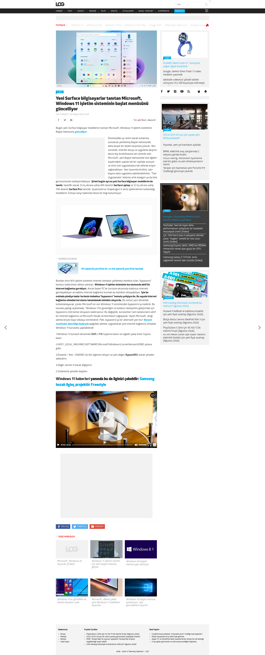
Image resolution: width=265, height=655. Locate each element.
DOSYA (114, 11)
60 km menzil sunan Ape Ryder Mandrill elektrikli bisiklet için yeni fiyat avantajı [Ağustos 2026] (184, 337)
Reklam (63, 637)
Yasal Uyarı (64, 642)
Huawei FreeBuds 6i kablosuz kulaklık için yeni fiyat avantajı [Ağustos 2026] (183, 313)
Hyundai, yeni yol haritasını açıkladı (182, 145)
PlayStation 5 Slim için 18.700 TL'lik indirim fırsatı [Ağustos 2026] (112, 634)
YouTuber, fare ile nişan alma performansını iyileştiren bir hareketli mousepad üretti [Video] (183, 228)
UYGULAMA (128, 11)
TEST (69, 11)
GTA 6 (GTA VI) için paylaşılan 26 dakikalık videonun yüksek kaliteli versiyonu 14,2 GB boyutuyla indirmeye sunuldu (184, 81)
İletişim (63, 639)
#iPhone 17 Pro (113, 25)
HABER (59, 11)
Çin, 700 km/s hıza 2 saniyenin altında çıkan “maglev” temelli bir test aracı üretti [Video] (183, 238)
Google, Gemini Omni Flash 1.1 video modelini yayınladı (182, 73)
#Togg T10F (155, 25)
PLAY (103, 11)
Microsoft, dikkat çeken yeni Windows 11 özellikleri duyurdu (106, 602)
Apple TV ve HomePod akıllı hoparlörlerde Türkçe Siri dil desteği (178, 639)
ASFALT (80, 11)
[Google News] (144, 120)
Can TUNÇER (62, 114)
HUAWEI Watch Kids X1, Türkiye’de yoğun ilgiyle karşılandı (181, 65)
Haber (59, 92)
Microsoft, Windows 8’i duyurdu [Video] (69, 562)
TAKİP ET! (179, 11)
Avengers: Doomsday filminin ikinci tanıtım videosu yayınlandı (181, 218)
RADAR (92, 11)
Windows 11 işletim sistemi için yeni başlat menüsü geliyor (106, 564)
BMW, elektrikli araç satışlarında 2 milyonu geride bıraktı (181, 153)
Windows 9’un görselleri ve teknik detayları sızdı (71, 601)
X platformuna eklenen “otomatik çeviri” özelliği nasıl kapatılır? (177, 634)
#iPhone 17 (77, 25)
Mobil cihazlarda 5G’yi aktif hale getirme (168, 637)
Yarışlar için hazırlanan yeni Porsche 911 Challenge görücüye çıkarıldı (184, 170)
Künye (62, 634)
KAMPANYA (163, 11)
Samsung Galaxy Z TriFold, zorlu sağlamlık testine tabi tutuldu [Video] (182, 259)
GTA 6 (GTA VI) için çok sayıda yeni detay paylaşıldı (181, 136)
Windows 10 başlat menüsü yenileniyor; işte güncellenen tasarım (141, 602)
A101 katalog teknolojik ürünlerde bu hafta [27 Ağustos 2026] (182, 304)
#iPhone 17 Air (94, 25)
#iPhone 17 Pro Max (135, 25)
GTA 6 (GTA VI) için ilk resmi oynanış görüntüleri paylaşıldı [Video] (113, 637)
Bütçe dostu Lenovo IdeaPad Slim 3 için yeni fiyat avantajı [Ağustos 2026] (184, 321)
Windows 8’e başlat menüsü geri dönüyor (137, 563)
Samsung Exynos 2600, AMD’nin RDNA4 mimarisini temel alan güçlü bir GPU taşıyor (184, 248)
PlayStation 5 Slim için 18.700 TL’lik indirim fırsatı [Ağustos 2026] (182, 329)
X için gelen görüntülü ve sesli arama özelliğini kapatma (174, 642)
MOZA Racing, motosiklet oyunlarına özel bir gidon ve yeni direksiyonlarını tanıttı (183, 161)
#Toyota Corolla (198, 25)
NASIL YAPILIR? (145, 11)
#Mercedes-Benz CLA (176, 25)
